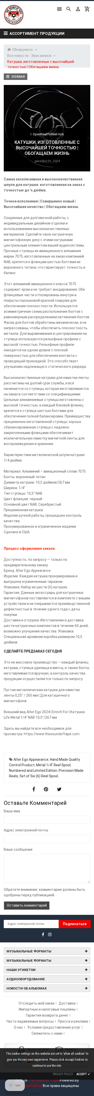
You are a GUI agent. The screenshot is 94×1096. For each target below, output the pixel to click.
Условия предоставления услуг (53, 1027)
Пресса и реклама (73, 1021)
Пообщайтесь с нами (22, 1093)
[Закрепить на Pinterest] (46, 789)
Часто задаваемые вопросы (30, 1021)
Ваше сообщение (18, 849)
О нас (18, 1027)
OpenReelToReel (28, 1086)
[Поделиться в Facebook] (34, 789)
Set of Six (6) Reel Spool (39, 776)
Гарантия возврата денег (47, 1015)
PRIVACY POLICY (63, 1074)
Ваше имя (12, 811)
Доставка (67, 1003)
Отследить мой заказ (36, 1003)
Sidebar (18, 76)
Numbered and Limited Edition (33, 771)
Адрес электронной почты (26, 830)
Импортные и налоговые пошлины (47, 1009)
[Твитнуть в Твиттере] (59, 789)
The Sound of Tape (43, 1080)
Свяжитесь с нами (47, 1033)
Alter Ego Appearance (31, 759)
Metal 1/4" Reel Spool (53, 765)
